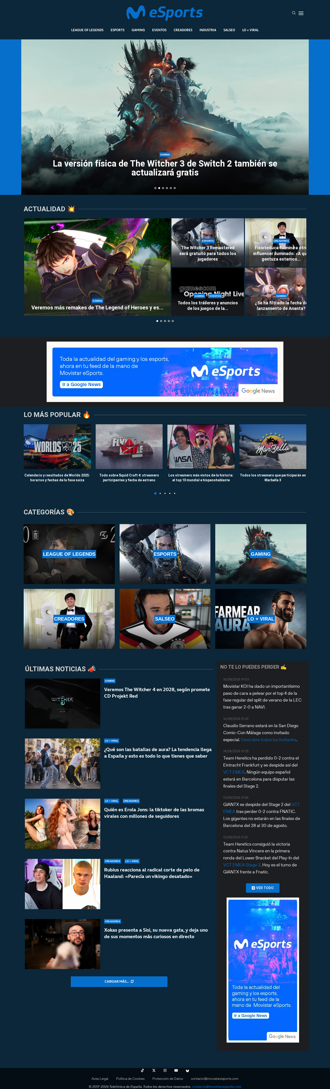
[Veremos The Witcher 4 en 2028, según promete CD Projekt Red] (62, 704)
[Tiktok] (142, 1070)
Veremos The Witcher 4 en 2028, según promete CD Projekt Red (157, 692)
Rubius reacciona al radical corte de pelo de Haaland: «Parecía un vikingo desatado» (152, 873)
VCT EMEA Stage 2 (241, 865)
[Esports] (165, 554)
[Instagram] (165, 1070)
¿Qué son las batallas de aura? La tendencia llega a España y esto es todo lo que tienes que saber (158, 752)
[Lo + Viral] (260, 619)
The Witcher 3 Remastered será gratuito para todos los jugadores (207, 253)
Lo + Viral (250, 30)
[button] (30, 117)
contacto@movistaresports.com (214, 1078)
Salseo (229, 30)
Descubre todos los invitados (268, 739)
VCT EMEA (234, 772)
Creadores (183, 30)
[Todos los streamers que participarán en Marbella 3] (273, 446)
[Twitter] (154, 1070)
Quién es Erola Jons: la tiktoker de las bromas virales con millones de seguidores (154, 812)
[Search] (293, 13)
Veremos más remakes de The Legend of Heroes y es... (97, 308)
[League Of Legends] (69, 554)
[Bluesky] (187, 1070)
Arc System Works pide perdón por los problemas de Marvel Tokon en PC (165, 168)
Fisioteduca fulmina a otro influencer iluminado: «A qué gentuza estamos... (281, 253)
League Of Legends (87, 30)
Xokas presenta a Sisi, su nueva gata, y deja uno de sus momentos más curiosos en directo (156, 933)
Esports (117, 30)
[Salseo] (165, 619)
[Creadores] (69, 619)
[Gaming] (260, 554)
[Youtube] (176, 1070)
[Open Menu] (301, 13)
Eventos (159, 30)
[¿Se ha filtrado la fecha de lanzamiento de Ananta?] (281, 292)
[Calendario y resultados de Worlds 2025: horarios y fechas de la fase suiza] (57, 446)
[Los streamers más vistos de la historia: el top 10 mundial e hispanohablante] (201, 446)
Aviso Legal (100, 1078)
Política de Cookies (130, 1078)
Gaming (138, 30)
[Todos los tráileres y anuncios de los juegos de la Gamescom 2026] (208, 292)
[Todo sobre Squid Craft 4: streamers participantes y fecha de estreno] (129, 446)
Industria (208, 30)
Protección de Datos (167, 1078)
